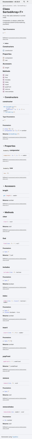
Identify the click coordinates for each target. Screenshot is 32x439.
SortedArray (22, 5)
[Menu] (27, 1)
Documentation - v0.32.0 (11, 2)
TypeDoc (15, 437)
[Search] (24, 1)
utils (15, 5)
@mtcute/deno (7, 5)
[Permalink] (14, 101)
